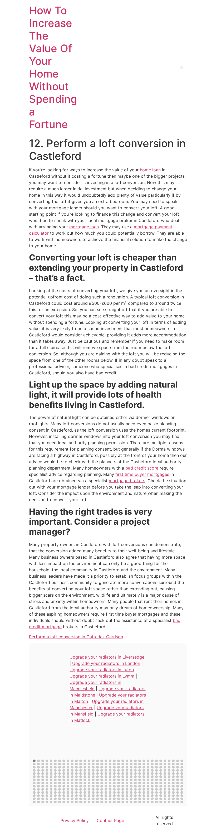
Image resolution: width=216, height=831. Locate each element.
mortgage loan (84, 226)
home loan (150, 169)
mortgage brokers (127, 480)
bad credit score (141, 468)
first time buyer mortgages (142, 474)
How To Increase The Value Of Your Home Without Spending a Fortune (53, 67)
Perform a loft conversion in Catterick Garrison (76, 636)
